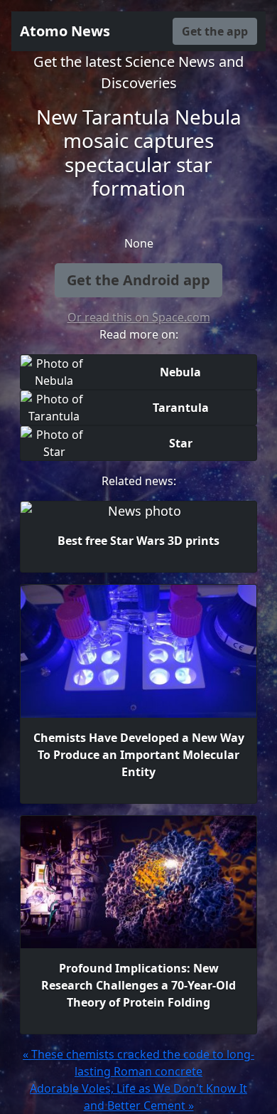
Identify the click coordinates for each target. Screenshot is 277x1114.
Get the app (215, 31)
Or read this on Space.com (138, 317)
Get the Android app (138, 280)
